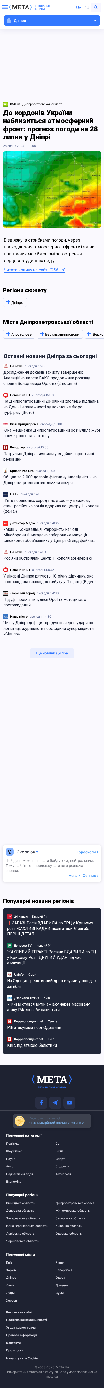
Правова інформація (21, 1335)
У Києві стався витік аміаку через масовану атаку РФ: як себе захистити (48, 1007)
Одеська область (69, 1233)
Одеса (52, 1021)
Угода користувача (21, 1327)
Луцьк (11, 1293)
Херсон (11, 1300)
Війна (60, 1151)
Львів (10, 1285)
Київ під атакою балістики (32, 1045)
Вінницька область (20, 1203)
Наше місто (19, 616)
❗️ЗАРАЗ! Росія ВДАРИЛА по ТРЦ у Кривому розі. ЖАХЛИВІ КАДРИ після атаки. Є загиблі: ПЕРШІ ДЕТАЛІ (50, 929)
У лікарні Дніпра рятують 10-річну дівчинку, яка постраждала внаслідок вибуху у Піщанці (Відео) (49, 579)
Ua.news (16, 366)
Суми (32, 974)
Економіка (13, 1181)
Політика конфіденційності (24, 1320)
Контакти (13, 1343)
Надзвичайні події (19, 1174)
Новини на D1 (20, 395)
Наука (10, 1159)
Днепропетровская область (43, 104)
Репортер (17, 447)
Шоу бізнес (14, 1151)
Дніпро (11, 1278)
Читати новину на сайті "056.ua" (34, 269)
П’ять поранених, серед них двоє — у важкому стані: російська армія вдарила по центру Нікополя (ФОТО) (51, 506)
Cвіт (59, 1143)
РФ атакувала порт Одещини (34, 1027)
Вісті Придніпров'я (24, 424)
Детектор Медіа (22, 523)
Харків (11, 1270)
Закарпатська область (23, 1218)
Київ (47, 998)
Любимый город (22, 593)
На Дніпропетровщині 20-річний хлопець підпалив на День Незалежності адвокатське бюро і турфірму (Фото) (51, 407)
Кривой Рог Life (22, 471)
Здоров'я (62, 1166)
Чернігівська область (22, 1241)
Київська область (69, 1226)
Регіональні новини (42, 7)
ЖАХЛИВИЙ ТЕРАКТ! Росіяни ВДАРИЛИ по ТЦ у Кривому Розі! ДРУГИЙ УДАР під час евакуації (51, 957)
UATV (14, 494)
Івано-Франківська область (27, 1226)
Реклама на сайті (19, 1312)
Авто (9, 1166)
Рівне (60, 1262)
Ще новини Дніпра (52, 653)
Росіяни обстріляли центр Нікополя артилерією (47, 558)
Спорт (60, 1159)
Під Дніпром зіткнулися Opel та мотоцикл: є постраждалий (44, 602)
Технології (63, 1174)
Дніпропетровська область (76, 1203)
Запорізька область (70, 1218)
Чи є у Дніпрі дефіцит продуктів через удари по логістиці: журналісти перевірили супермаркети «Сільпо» (48, 628)
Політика (13, 1143)
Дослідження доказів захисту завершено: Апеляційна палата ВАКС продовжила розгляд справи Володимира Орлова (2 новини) (46, 378)
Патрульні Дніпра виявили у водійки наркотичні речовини (48, 456)
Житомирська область (73, 1210)
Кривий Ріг (40, 916)
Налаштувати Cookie (22, 1358)
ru (86, 7)
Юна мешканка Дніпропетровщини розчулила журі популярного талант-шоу (51, 433)
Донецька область (20, 1210)
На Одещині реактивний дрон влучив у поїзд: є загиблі (51, 983)
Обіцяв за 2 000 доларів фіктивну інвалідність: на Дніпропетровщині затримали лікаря (50, 480)
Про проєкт (15, 1350)
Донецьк (62, 1285)
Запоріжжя (64, 1270)
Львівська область (20, 1233)
